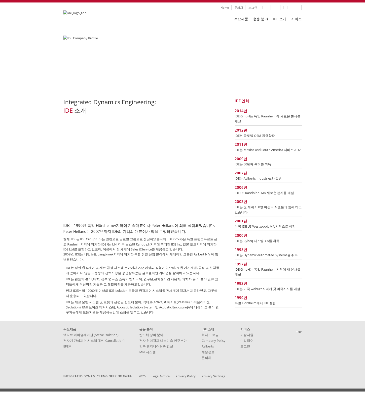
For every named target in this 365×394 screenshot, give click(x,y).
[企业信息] (296, 7)
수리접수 (246, 340)
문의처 (238, 7)
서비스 (296, 18)
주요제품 (241, 18)
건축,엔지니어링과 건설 (156, 346)
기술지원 (246, 335)
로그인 (252, 7)
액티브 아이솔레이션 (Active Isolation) (90, 335)
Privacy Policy (186, 376)
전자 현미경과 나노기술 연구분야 (163, 340)
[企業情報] (275, 7)
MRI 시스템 (147, 352)
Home (224, 7)
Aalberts (208, 346)
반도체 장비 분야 (151, 335)
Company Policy (213, 340)
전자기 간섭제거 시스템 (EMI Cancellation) (93, 340)
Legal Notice (160, 376)
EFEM (67, 346)
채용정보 (208, 352)
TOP (299, 332)
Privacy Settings (213, 376)
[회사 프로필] (265, 7)
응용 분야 (260, 18)
